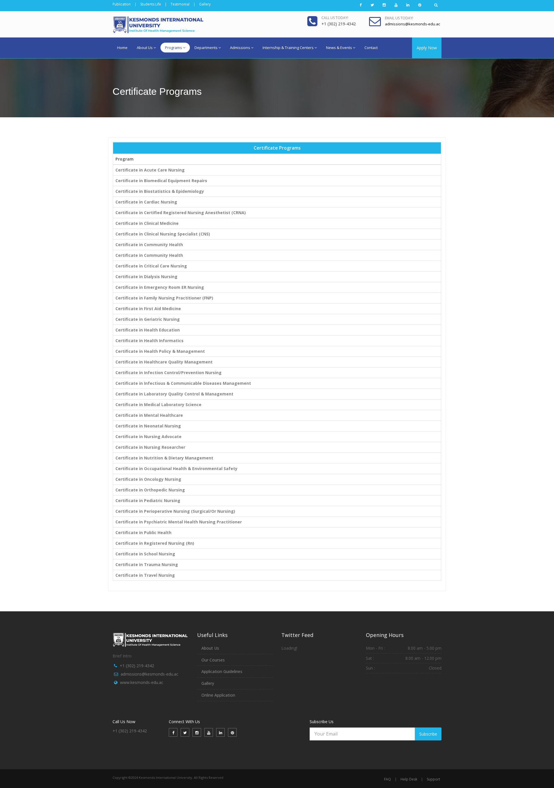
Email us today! (399, 18)
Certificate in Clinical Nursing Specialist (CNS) (162, 234)
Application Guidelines (221, 671)
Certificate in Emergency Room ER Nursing (159, 287)
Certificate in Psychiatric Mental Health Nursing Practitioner (178, 522)
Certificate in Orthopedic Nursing (150, 490)
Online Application (218, 695)
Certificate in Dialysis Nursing (146, 276)
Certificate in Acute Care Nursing (150, 170)
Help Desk (408, 779)
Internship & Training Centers (288, 47)
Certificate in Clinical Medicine (147, 223)
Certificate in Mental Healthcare (149, 415)
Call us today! (334, 17)
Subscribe (428, 734)
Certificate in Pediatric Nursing (147, 500)
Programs (173, 47)
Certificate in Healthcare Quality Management (164, 362)
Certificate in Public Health (143, 532)
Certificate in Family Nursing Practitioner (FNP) (164, 298)
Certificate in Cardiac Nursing (146, 202)
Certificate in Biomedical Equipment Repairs (161, 180)
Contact (371, 47)
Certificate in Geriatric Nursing (147, 319)
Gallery (205, 4)
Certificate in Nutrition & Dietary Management (164, 458)
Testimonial (180, 4)
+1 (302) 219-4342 (137, 665)
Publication (122, 4)
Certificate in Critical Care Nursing (151, 266)
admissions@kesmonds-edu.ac (149, 674)
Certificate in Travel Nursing (145, 575)
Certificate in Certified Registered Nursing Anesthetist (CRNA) (180, 212)
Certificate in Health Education (147, 330)
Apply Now (427, 47)
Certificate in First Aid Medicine (148, 308)
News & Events (339, 47)
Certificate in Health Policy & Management (160, 351)
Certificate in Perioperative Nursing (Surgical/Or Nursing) (175, 511)
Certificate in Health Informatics (149, 340)
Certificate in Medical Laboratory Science (158, 404)
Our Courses (213, 660)
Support (433, 779)
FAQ (387, 779)
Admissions (240, 47)
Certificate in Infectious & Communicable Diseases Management (183, 383)
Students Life (150, 4)
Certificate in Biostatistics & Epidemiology (159, 191)
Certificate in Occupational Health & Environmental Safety (176, 468)
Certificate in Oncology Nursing (148, 479)
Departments (206, 47)
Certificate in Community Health (149, 244)
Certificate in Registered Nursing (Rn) (154, 543)
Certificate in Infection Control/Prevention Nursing (168, 372)
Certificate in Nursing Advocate (148, 436)
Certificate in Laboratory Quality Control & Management (174, 394)
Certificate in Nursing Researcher (150, 447)
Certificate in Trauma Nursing (146, 564)
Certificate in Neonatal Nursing (148, 426)
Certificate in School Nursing (145, 554)
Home (122, 47)
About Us (145, 47)
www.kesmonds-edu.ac (141, 682)
